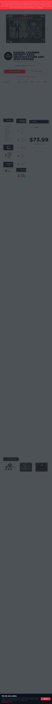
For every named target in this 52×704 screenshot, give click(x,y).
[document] (26, 352)
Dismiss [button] (40, 7)
